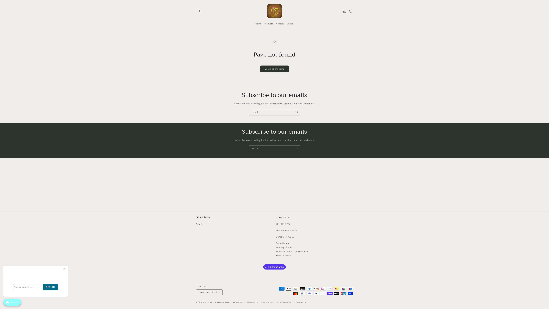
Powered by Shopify (223, 302)
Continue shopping (275, 69)
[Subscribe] (297, 112)
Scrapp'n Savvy (209, 302)
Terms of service (267, 302)
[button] (199, 11)
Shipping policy (300, 302)
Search (199, 224)
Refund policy (252, 302)
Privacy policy (238, 302)
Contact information (284, 302)
